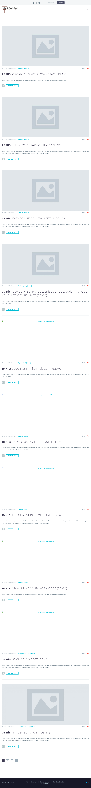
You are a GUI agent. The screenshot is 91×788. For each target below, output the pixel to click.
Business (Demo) (23, 436)
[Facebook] (33, 3)
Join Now (60, 2)
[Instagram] (39, 3)
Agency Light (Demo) (24, 363)
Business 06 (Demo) (24, 68)
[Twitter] (36, 3)
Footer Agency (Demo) (25, 286)
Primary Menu (87, 9)
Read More (12, 86)
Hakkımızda (51, 2)
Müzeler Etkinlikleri (31, 782)
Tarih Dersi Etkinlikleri (59, 782)
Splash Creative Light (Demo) (27, 653)
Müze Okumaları (45, 783)
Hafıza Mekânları (44, 782)
